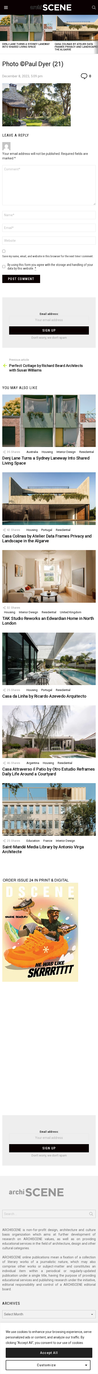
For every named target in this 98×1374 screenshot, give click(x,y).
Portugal (46, 530)
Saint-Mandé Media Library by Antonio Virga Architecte (43, 849)
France (47, 840)
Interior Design (66, 452)
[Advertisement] (49, 1051)
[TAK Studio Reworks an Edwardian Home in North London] (49, 576)
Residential (86, 452)
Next (95, 34)
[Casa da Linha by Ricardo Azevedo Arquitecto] (49, 659)
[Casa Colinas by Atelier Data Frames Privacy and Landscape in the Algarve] (49, 498)
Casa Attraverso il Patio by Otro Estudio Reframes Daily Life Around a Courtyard (48, 771)
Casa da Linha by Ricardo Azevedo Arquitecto (44, 696)
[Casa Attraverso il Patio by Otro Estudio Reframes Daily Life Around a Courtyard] (49, 731)
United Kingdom (70, 612)
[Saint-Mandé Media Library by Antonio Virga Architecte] (49, 809)
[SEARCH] (94, 7)
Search (91, 1215)
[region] (49, 1348)
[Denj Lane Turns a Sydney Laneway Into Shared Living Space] (26, 28)
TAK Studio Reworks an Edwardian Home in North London (48, 621)
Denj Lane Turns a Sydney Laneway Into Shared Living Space (26, 45)
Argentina (32, 763)
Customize (46, 1365)
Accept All (49, 1353)
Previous (2, 34)
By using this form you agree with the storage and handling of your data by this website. (50, 266)
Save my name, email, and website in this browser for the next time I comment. (47, 256)
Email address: (49, 314)
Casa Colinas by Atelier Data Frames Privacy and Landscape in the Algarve (47, 538)
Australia (32, 452)
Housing (47, 452)
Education (33, 840)
